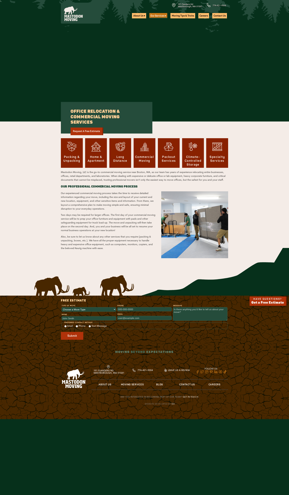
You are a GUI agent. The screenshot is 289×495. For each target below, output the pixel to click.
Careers (204, 15)
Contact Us (220, 15)
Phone (120, 305)
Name (64, 314)
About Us (105, 384)
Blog (159, 384)
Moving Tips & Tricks (183, 15)
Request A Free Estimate (86, 131)
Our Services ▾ (158, 15)
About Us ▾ (139, 15)
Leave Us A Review (178, 370)
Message (177, 305)
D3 (173, 403)
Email (120, 314)
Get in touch (190, 396)
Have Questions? (267, 301)
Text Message (99, 325)
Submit (72, 336)
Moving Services (132, 384)
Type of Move (68, 305)
